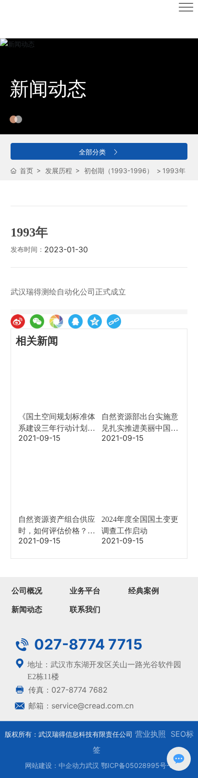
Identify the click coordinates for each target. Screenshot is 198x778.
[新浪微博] (18, 321)
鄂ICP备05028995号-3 (137, 765)
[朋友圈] (56, 321)
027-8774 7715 (86, 644)
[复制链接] (114, 321)
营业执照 (149, 734)
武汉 (92, 765)
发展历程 (58, 170)
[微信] (37, 321)
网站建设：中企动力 (55, 765)
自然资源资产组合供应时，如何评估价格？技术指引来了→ (56, 530)
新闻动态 (48, 88)
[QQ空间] (94, 321)
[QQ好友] (75, 321)
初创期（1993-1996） (118, 170)
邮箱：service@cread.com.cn (80, 705)
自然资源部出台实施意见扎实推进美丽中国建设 (139, 428)
